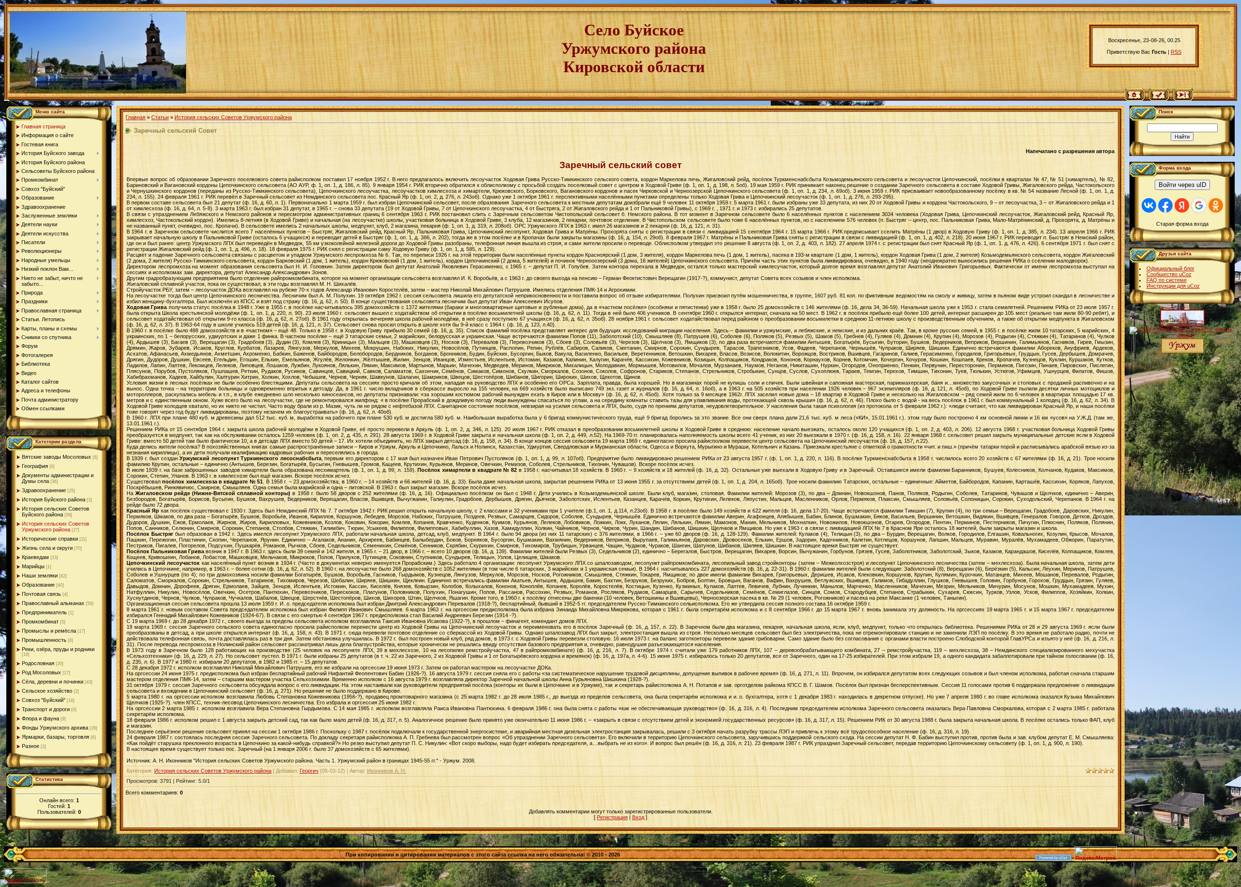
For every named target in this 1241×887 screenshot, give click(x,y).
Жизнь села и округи (47, 548)
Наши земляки (40, 575)
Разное (30, 746)
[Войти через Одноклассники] (1216, 205)
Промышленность (44, 640)
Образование (38, 585)
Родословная (38, 663)
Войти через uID (1182, 184)
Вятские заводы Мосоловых (56, 457)
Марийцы (33, 566)
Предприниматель (44, 612)
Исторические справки (50, 539)
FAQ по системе (1166, 280)
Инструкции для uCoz (1173, 286)
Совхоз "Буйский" (43, 700)
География (35, 466)
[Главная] (1135, 99)
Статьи (160, 117)
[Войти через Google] (1199, 205)
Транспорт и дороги (46, 709)
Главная (135, 117)
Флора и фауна (40, 718)
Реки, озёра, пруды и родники (58, 649)
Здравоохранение (44, 490)
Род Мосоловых (41, 672)
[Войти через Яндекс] (1182, 205)
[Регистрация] (1159, 99)
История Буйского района (53, 499)
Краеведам (35, 557)
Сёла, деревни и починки (52, 682)
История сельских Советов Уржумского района (55, 526)
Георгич (309, 771)
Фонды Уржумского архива (55, 728)
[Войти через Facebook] (1165, 205)
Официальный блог (1170, 268)
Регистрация (612, 817)
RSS (1176, 52)
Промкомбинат (40, 621)
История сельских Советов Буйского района (55, 511)
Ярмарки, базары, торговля (55, 737)
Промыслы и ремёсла (49, 631)
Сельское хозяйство (47, 691)
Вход (638, 817)
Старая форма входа (1182, 224)
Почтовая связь (41, 594)
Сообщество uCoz (1169, 274)
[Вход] (1183, 99)
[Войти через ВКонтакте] (1149, 205)
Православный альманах (53, 603)
